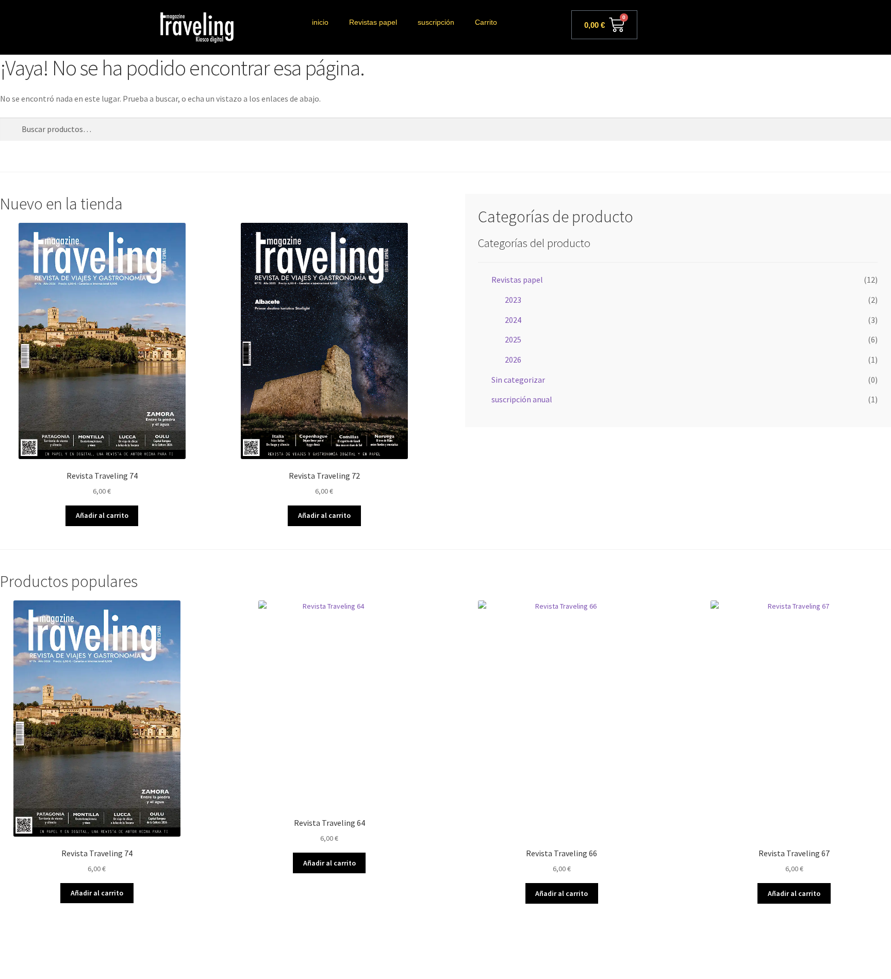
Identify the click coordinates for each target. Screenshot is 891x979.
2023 (513, 300)
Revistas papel (373, 22)
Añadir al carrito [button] (102, 515)
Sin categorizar (518, 379)
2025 (513, 339)
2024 (513, 320)
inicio (320, 22)
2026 (513, 359)
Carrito (486, 22)
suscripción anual (521, 399)
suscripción (436, 22)
